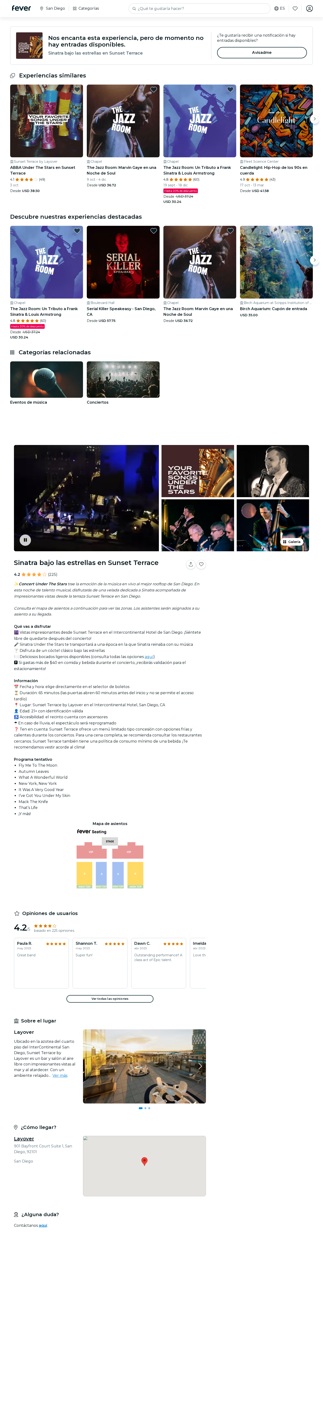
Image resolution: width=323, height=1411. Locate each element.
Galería (294, 542)
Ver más (59, 1075)
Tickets (260, 579)
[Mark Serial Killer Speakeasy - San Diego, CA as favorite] (154, 231)
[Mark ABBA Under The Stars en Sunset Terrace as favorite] (77, 89)
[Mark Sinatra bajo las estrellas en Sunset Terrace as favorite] (201, 564)
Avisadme (262, 52)
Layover (24, 1139)
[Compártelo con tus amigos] (191, 564)
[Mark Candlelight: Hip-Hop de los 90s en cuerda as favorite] (307, 89)
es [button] (282, 8)
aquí (149, 656)
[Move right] (314, 119)
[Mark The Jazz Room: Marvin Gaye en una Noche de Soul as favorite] (154, 89)
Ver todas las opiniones (110, 999)
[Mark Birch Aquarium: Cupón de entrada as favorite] (307, 231)
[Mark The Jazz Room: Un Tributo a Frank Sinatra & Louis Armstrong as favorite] (230, 89)
